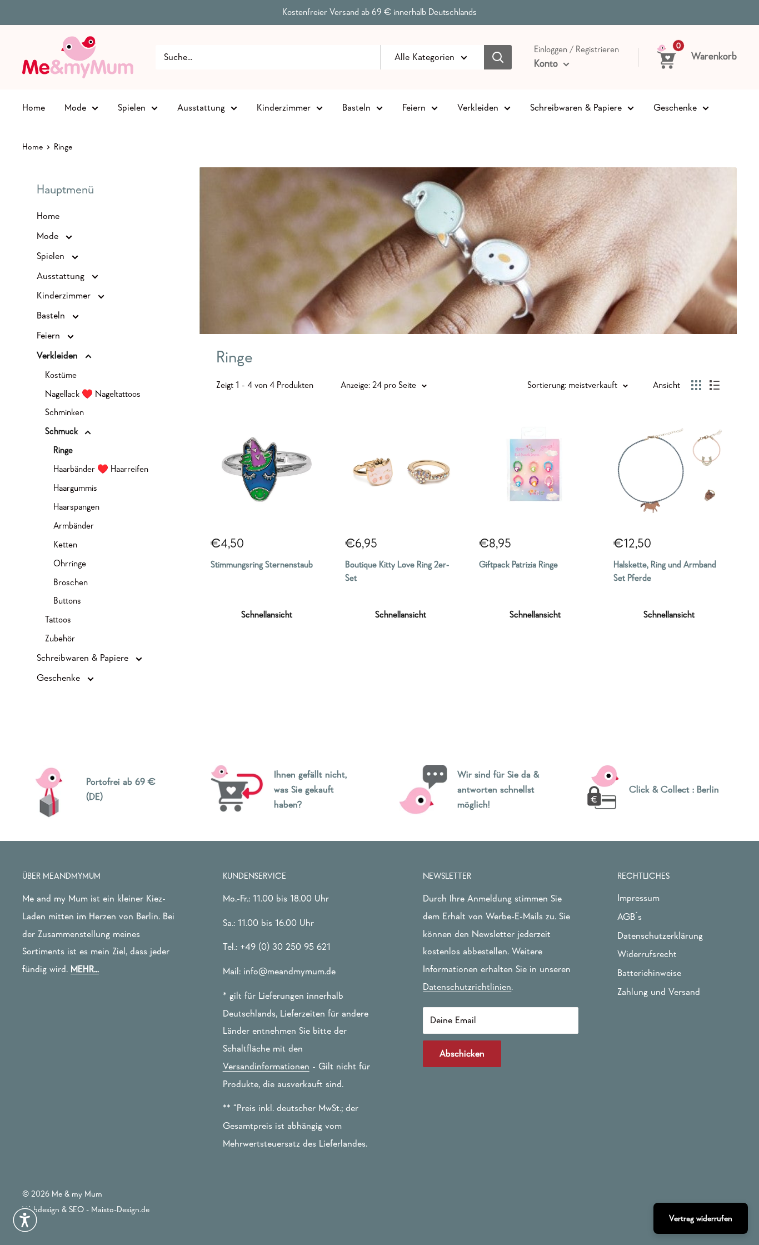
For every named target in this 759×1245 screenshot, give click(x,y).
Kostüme (61, 374)
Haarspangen (76, 506)
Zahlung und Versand (658, 992)
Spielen (132, 107)
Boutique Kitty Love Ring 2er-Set (397, 571)
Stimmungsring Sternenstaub (262, 564)
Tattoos (58, 619)
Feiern (414, 107)
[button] (25, 1220)
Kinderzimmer (284, 107)
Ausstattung (201, 107)
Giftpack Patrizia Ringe (518, 564)
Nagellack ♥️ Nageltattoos (93, 393)
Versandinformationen (266, 1066)
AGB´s (629, 917)
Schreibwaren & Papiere (576, 107)
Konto (547, 63)
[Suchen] (498, 57)
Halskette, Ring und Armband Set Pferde (664, 571)
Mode (75, 107)
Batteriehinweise (649, 973)
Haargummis (75, 487)
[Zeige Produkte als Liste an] (715, 385)
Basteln (356, 107)
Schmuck (62, 430)
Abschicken (462, 1053)
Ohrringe (69, 563)
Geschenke (675, 107)
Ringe (63, 449)
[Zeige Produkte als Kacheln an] (696, 385)
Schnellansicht (266, 614)
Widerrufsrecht (647, 954)
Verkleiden (477, 107)
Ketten (65, 544)
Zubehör (60, 638)
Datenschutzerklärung (660, 935)
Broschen (70, 581)
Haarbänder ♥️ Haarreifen (100, 468)
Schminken (64, 411)
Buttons (67, 600)
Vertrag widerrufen (700, 1218)
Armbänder (73, 525)
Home (33, 107)
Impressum (638, 898)
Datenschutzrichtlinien (467, 987)
